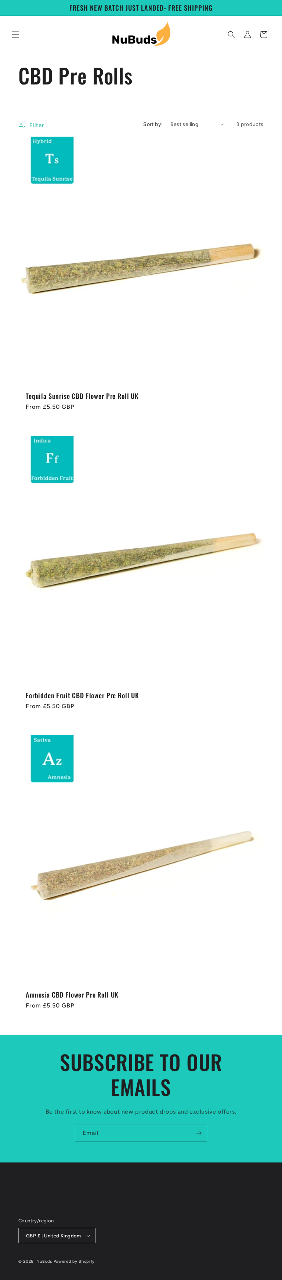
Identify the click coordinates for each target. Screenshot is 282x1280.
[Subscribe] (199, 1133)
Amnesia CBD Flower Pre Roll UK (72, 995)
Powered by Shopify (74, 1261)
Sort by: (153, 124)
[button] (15, 34)
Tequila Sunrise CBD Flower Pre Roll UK (82, 396)
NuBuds (44, 1261)
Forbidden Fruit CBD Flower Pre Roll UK (82, 695)
